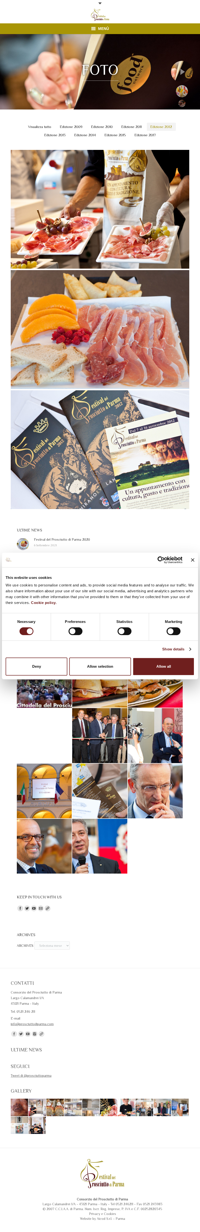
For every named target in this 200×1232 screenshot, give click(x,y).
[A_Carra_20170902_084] (37, 1125)
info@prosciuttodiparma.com (32, 1024)
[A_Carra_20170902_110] (109, 1107)
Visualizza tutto (39, 127)
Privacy (94, 1214)
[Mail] (41, 908)
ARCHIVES (25, 946)
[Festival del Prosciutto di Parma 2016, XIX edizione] (44, 680)
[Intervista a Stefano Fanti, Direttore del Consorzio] (155, 791)
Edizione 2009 (71, 127)
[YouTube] (34, 908)
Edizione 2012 (161, 127)
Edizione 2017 (145, 135)
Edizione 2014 (85, 135)
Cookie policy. (44, 603)
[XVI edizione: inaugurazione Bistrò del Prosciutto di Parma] (155, 735)
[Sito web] (47, 908)
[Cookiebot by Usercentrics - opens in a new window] (161, 560)
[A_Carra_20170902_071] (37, 1107)
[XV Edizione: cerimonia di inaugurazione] (99, 791)
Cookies (110, 1214)
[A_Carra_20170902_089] (20, 1125)
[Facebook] (20, 908)
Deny (36, 666)
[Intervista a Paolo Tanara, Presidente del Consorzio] (99, 846)
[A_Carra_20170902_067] (55, 1107)
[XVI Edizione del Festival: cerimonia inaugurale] (44, 791)
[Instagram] (35, 1034)
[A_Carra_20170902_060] (91, 1107)
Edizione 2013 (55, 135)
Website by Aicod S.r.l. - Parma (102, 1219)
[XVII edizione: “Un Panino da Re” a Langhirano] (155, 680)
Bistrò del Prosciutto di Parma (100, 219)
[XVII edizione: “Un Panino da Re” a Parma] (99, 680)
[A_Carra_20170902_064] (73, 1107)
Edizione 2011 (131, 127)
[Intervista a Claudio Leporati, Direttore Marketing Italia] (44, 846)
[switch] (75, 631)
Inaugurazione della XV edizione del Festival (100, 459)
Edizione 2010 (102, 127)
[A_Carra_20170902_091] (162, 1107)
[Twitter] (27, 908)
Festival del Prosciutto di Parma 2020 (62, 539)
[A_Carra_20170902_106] (127, 1107)
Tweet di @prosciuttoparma (31, 1075)
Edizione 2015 (115, 135)
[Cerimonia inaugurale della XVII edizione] (99, 735)
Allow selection (100, 666)
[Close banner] (192, 560)
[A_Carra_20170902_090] (180, 1107)
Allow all (163, 666)
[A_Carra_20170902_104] (144, 1107)
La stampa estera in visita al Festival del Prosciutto (100, 339)
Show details (173, 649)
